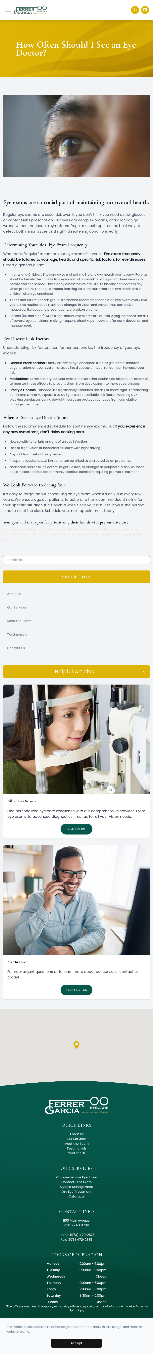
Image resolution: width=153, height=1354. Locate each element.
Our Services (17, 607)
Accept (76, 1343)
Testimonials (17, 634)
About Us (14, 594)
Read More (76, 829)
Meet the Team (19, 621)
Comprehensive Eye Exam (76, 1177)
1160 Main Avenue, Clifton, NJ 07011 (76, 1223)
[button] (8, 10)
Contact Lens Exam (76, 1182)
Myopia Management (76, 1187)
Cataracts (77, 1196)
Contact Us (16, 648)
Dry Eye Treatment (77, 1191)
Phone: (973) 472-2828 (77, 1235)
